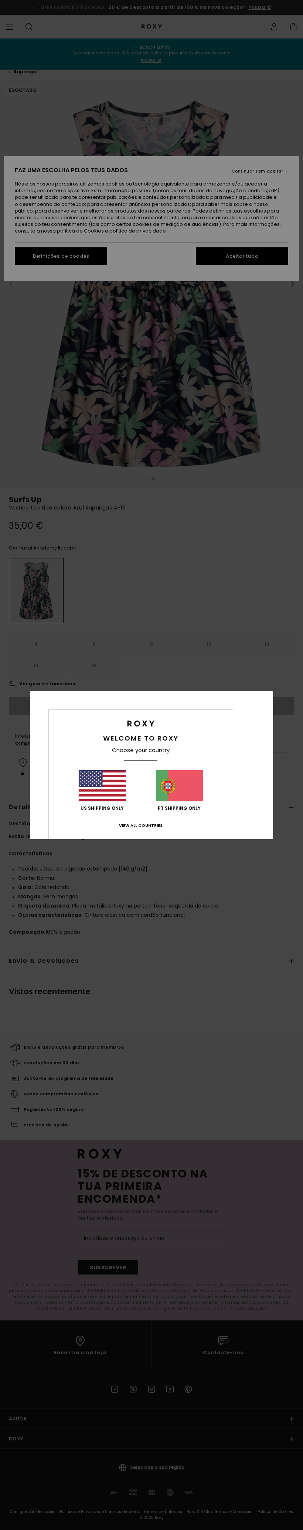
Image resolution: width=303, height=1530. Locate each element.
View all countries (141, 825)
